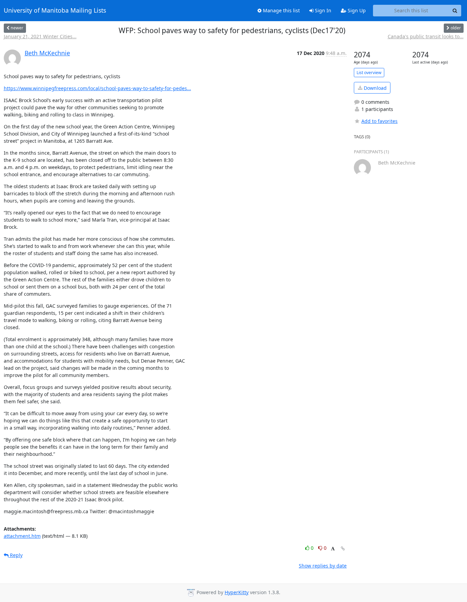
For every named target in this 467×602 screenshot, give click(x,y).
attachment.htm (22, 536)
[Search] (455, 10)
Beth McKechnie (47, 53)
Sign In (322, 10)
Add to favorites (379, 121)
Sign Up (356, 10)
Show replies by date (323, 565)
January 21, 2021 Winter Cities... (40, 36)
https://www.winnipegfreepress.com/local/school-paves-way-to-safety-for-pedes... (97, 88)
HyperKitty (237, 592)
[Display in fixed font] (332, 549)
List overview (369, 72)
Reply (16, 555)
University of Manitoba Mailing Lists (55, 10)
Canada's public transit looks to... (426, 36)
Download (374, 88)
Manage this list (281, 10)
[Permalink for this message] (343, 548)
